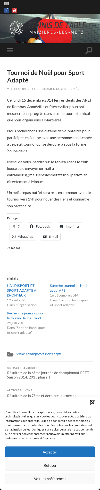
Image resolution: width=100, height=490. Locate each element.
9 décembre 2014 (21, 89)
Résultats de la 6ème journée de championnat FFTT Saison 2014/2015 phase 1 (48, 372)
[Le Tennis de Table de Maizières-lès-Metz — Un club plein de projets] (50, 28)
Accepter (50, 452)
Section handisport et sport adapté (39, 354)
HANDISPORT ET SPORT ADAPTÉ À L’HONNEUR (21, 290)
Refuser (50, 465)
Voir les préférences (50, 478)
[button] (92, 402)
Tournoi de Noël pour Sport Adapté (45, 76)
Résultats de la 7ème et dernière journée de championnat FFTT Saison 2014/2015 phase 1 (44, 395)
